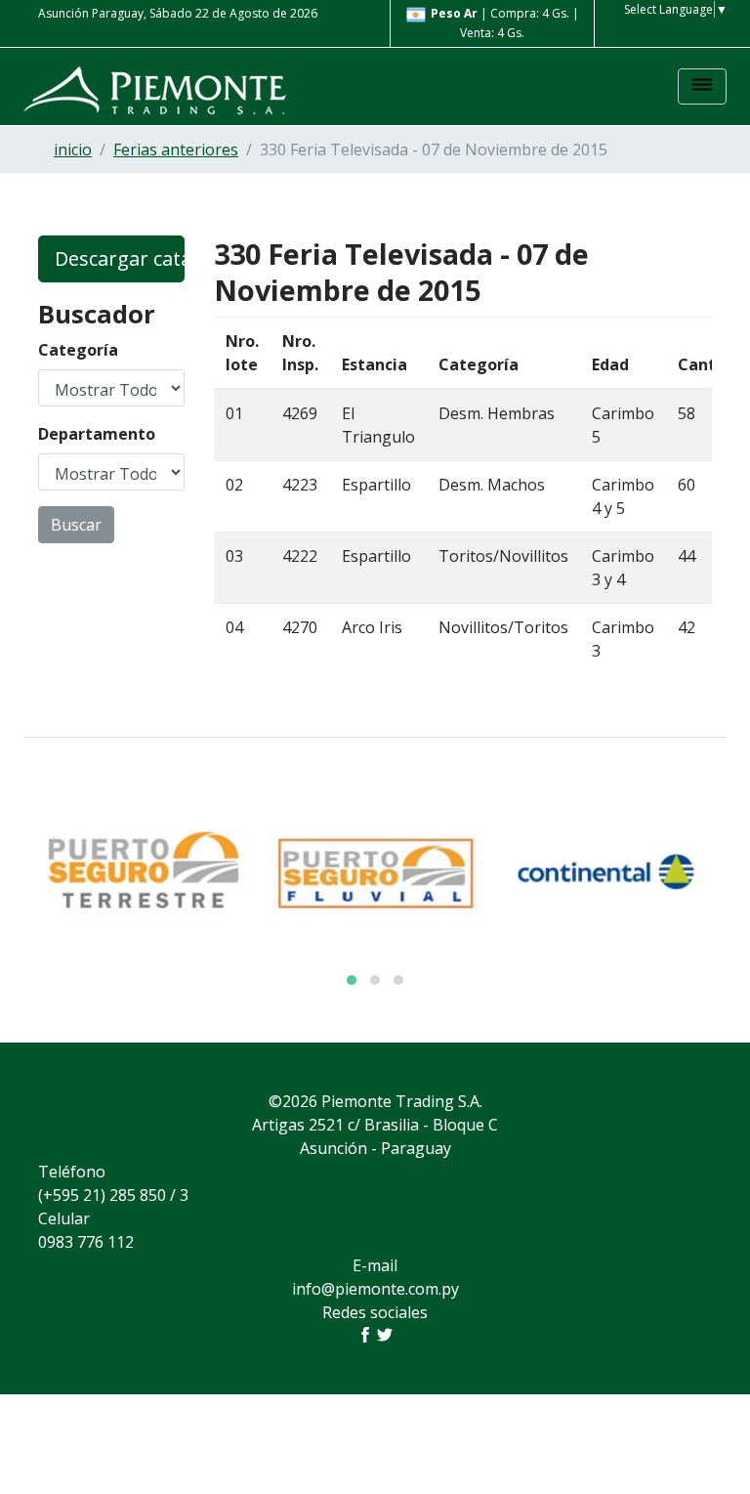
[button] (351, 980)
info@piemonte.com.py (375, 1289)
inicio (73, 149)
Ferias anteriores (175, 149)
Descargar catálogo (120, 258)
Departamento (96, 434)
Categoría (78, 350)
